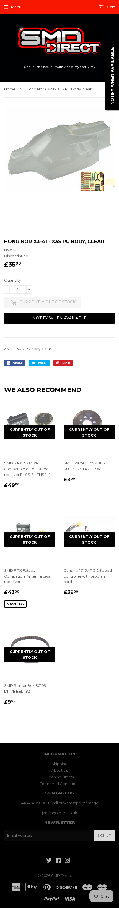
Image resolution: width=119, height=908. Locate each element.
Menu (16, 7)
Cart (110, 7)
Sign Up (104, 835)
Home (9, 89)
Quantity (12, 280)
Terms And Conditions (59, 783)
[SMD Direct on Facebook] (58, 861)
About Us (59, 770)
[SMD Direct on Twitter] (49, 861)
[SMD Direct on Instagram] (67, 861)
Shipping (59, 763)
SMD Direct (61, 875)
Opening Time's (59, 777)
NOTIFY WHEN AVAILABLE (60, 318)
